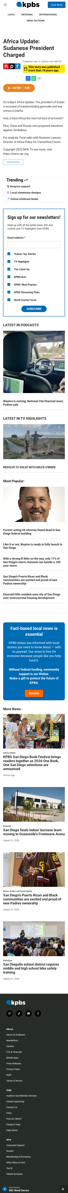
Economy (7, 826)
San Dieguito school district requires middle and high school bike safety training (31, 968)
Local (11, 14)
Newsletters (12, 1040)
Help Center (12, 1130)
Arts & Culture (9, 753)
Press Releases (13, 1063)
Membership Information (18, 1156)
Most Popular (13, 481)
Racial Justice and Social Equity (17, 891)
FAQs (9, 1113)
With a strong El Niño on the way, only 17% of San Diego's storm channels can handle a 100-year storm (32, 562)
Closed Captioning (15, 1101)
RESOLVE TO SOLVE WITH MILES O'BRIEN (29, 467)
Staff (8, 1075)
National (27, 14)
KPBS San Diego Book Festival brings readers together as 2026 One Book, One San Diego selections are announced (32, 763)
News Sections (36, 20)
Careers (10, 1046)
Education (7, 960)
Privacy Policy (13, 1069)
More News (12, 709)
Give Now (56, 5)
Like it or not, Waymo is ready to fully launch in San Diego (32, 546)
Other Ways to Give (15, 1162)
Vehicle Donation (14, 1174)
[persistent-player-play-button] (5, 1189)
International (48, 14)
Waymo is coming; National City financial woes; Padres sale (33, 402)
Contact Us (11, 1107)
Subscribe (34, 308)
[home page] (27, 5)
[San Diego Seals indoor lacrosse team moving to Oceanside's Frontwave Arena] (34, 804)
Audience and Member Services (21, 1095)
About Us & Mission (15, 1034)
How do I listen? (14, 1118)
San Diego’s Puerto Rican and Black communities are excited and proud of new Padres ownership (30, 580)
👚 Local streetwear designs (23, 192)
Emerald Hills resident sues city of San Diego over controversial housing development (31, 596)
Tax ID (9, 1168)
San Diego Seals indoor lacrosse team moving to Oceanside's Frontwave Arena (34, 832)
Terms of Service (14, 1080)
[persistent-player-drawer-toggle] (64, 1189)
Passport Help (13, 1124)
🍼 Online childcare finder (22, 199)
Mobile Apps (12, 1057)
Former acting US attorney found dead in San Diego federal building (31, 531)
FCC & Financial (14, 1052)
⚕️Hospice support (18, 186)
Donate (34, 693)
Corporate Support (15, 1145)
